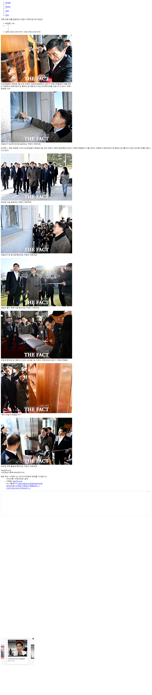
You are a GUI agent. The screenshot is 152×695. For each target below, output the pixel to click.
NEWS (7, 7)
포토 (7, 11)
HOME (8, 3)
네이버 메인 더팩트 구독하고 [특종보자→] (23, 486)
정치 (7, 15)
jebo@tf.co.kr (17, 481)
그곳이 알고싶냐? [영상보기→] (18, 488)
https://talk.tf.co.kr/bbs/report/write (30, 483)
